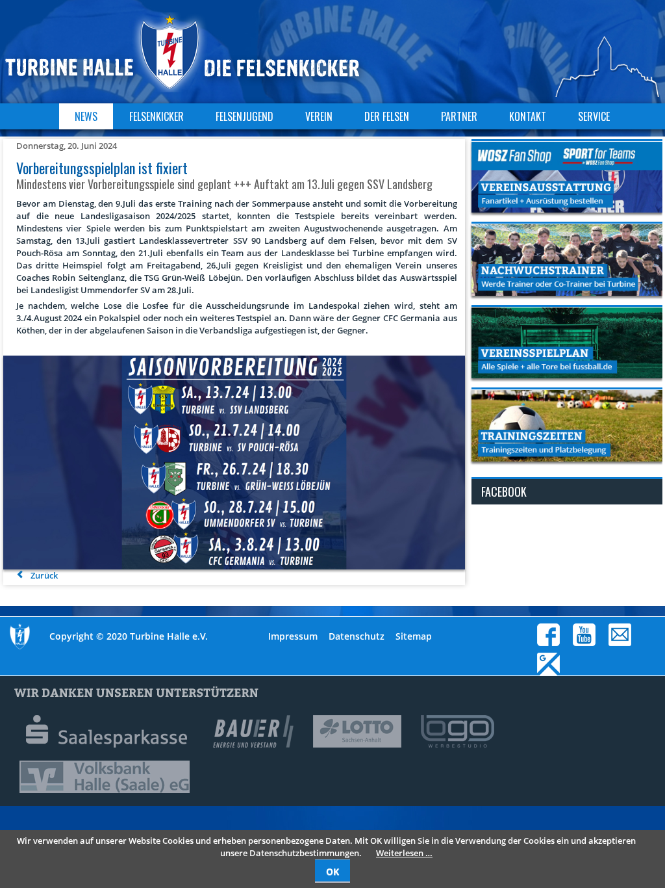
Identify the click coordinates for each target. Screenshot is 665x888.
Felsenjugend (244, 116)
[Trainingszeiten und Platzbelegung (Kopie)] (566, 425)
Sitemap (413, 636)
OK (332, 871)
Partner (459, 116)
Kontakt (527, 116)
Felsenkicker (156, 116)
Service (594, 116)
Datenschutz (356, 636)
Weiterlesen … (404, 853)
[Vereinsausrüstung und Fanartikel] (566, 177)
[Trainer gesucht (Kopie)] (566, 259)
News (86, 116)
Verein (318, 116)
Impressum (293, 636)
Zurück (44, 575)
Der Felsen (386, 116)
